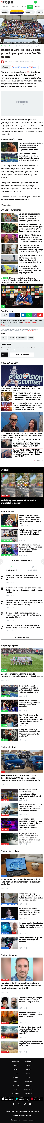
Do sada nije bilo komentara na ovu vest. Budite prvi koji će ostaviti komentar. (22, 349)
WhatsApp (26, 323)
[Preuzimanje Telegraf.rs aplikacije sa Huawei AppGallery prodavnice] (36, 1099)
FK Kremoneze (21, 337)
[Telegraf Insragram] (25, 1104)
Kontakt (28, 1115)
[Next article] (42, 562)
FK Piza (11, 337)
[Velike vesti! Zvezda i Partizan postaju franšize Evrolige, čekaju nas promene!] (9, 706)
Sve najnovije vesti (22, 637)
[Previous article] (1, 562)
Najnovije (9, 645)
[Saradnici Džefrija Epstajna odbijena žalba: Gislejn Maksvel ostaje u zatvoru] (9, 1003)
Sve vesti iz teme (22, 561)
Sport (3, 46)
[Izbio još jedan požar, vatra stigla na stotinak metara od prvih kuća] (9, 1047)
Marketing (14, 1111)
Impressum (23, 1111)
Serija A (4, 337)
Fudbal (9, 46)
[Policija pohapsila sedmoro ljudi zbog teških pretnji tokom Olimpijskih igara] (9, 535)
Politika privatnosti (19, 1115)
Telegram (4, 325)
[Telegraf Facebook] (14, 1104)
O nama (7, 1111)
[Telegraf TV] (30, 1104)
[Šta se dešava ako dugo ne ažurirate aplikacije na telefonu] (9, 943)
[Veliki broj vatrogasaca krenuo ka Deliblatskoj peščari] (22, 485)
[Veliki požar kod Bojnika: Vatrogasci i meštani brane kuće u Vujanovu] (9, 1017)
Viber (34, 323)
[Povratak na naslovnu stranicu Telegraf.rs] (7, 2)
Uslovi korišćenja (30, 330)
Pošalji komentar (22, 354)
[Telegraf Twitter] (19, 1104)
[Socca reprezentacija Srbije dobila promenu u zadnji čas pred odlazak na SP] (22, 660)
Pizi (28, 72)
